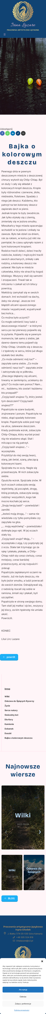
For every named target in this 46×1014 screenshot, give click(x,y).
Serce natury (11, 710)
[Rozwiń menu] (4, 34)
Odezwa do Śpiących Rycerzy (19, 701)
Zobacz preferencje (23, 1004)
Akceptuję (23, 990)
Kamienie (9, 724)
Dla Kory (9, 719)
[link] (23, 817)
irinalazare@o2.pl (24, 940)
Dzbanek (9, 728)
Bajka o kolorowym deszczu (18, 738)
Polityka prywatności (21, 1010)
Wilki (7, 696)
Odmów (23, 997)
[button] (42, 961)
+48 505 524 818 (24, 937)
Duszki (8, 733)
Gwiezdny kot (11, 715)
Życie (7, 705)
